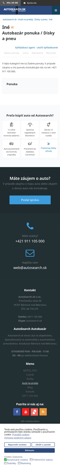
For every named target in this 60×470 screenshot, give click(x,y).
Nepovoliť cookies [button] (17, 444)
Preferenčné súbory (42, 460)
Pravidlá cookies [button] (20, 434)
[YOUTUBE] (25, 412)
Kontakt (30, 391)
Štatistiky (11, 463)
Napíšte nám (30, 262)
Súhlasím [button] (29, 450)
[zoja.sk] (34, 412)
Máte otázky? (30, 236)
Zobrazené (38, 53)
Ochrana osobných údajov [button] (17, 438)
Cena (26, 53)
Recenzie (51, 53)
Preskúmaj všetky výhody (48, 149)
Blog (30, 387)
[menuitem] (10, 3)
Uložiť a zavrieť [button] (43, 444)
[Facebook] (17, 412)
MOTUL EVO (30, 370)
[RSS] (43, 412)
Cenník (30, 374)
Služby (30, 378)
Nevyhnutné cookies (17, 460)
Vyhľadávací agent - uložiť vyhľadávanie (36, 47)
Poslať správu (30, 200)
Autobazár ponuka (21, 33)
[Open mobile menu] (56, 10)
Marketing (26, 463)
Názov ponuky (12, 53)
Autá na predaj (30, 383)
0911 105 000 (30, 395)
